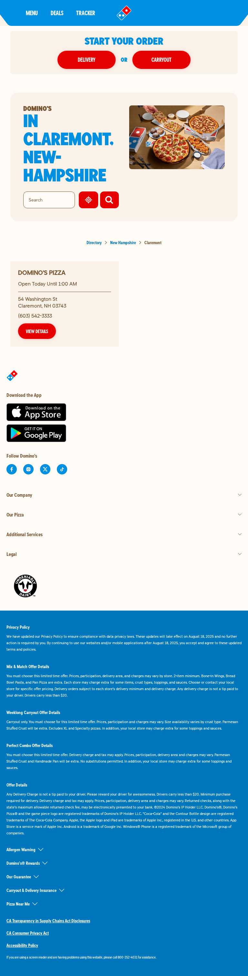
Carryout (161, 59)
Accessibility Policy (22, 945)
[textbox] (124, 957)
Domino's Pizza (42, 272)
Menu (32, 13)
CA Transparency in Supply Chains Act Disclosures (48, 921)
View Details (37, 331)
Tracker (85, 13)
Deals (57, 13)
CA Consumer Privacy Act (27, 933)
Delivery (86, 59)
